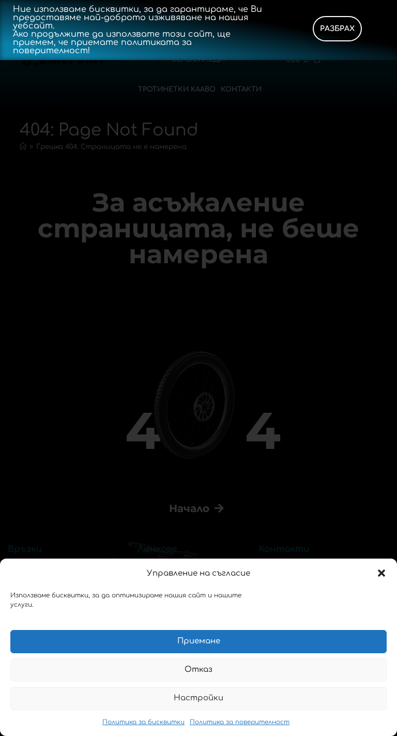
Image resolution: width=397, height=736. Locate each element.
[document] (198, 368)
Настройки (198, 698)
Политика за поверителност (239, 722)
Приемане (198, 641)
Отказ (198, 669)
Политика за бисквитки (143, 722)
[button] (381, 573)
